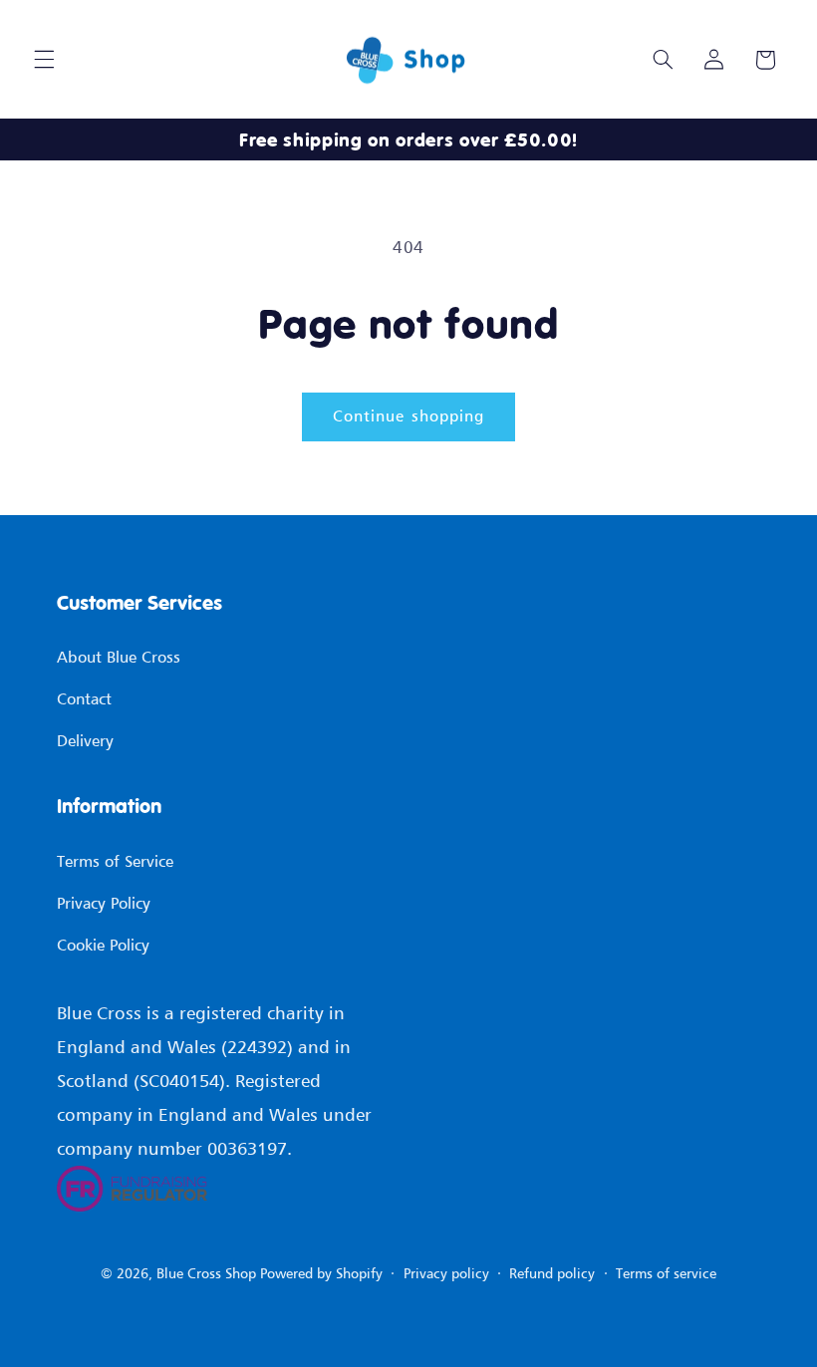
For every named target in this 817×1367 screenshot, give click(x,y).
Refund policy (552, 1272)
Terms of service (666, 1272)
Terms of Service (115, 861)
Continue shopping (408, 416)
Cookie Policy (103, 945)
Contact (84, 698)
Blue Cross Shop (206, 1272)
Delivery (85, 740)
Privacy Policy (103, 903)
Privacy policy (446, 1272)
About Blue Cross (118, 657)
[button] (44, 60)
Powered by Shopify (321, 1272)
